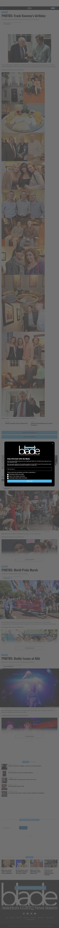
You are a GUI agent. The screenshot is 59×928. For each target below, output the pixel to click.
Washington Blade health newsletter (18, 478)
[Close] (52, 443)
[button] (29, 475)
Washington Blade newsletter (16, 474)
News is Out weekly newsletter (17, 476)
